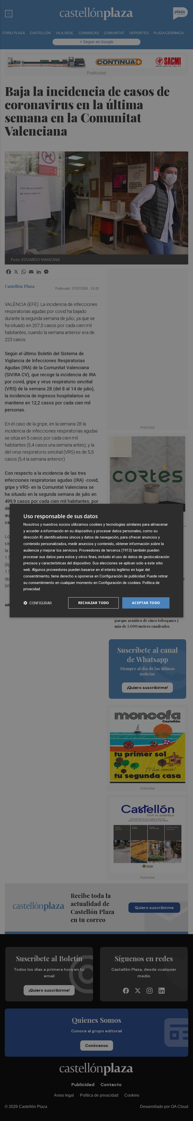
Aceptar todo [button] (146, 602)
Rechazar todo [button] (93, 602)
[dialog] (96, 560)
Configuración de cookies (120, 582)
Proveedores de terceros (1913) (105, 550)
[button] (37, 603)
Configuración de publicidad (122, 576)
